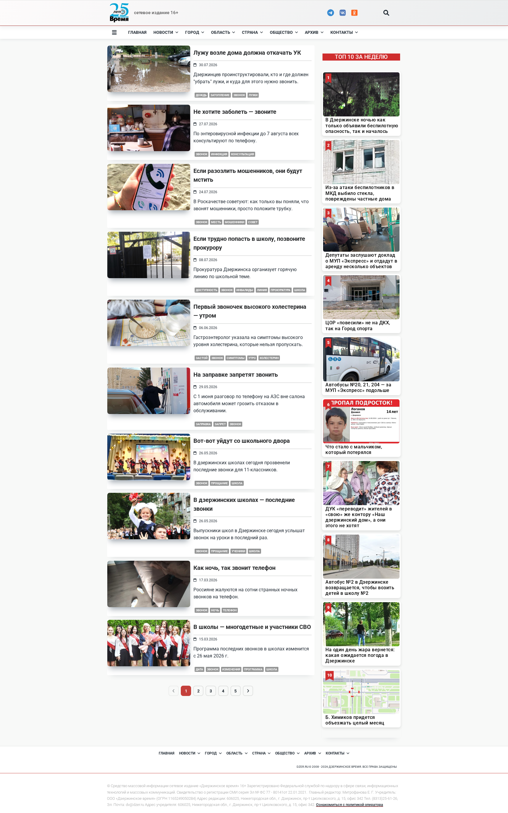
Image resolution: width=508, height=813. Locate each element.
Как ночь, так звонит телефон (234, 567)
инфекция (219, 154)
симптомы (236, 358)
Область (220, 32)
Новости (163, 32)
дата (199, 669)
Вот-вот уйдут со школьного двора (241, 440)
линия (262, 290)
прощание (219, 483)
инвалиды (244, 290)
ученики (238, 551)
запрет (220, 424)
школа (299, 290)
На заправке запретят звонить (235, 374)
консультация (242, 154)
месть (216, 222)
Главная (137, 32)
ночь (215, 610)
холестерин (269, 358)
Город (192, 32)
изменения (231, 669)
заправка (203, 424)
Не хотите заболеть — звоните (234, 111)
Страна (250, 32)
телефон (230, 610)
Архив (311, 32)
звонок (239, 95)
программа (253, 669)
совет (253, 222)
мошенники (234, 222)
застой (202, 358)
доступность (206, 290)
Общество (281, 32)
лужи (253, 95)
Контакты (341, 32)
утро (252, 358)
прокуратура (280, 290)
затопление (220, 95)
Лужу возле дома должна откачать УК (247, 52)
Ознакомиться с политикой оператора (349, 804)
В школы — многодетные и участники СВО (252, 626)
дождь (201, 95)
